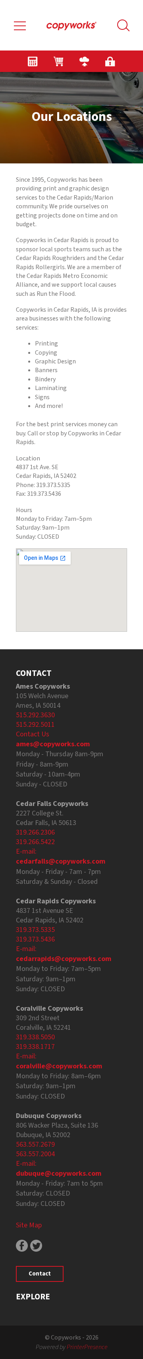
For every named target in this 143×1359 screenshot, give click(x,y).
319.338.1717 (35, 1047)
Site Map (29, 1225)
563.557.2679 (35, 1144)
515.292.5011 (35, 725)
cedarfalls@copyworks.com (60, 861)
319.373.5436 (35, 939)
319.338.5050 (35, 1037)
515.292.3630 (35, 715)
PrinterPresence (87, 1347)
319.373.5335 (35, 930)
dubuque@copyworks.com (58, 1173)
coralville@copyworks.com (59, 1066)
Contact (40, 1274)
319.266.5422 (35, 842)
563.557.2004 (35, 1154)
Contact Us (32, 734)
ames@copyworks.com (53, 744)
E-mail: (26, 851)
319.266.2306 (35, 832)
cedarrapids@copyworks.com (63, 959)
